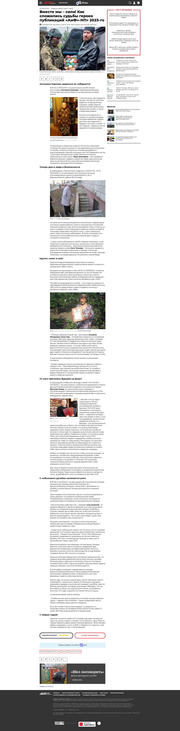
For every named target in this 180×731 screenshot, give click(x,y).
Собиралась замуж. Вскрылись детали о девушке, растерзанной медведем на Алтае (127, 62)
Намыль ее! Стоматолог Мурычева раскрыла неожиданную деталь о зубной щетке (127, 69)
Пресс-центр (104, 693)
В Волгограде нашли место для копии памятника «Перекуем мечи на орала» (123, 40)
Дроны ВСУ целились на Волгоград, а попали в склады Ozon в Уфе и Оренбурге (123, 49)
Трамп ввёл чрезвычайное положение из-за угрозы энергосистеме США (123, 118)
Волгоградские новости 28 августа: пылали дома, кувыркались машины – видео (123, 15)
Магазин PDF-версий (117, 693)
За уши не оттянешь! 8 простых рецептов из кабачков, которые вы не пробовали (128, 75)
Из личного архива (71, 140)
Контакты (56, 693)
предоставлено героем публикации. (66, 331)
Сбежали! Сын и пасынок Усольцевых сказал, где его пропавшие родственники (128, 82)
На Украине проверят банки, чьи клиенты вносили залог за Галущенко (126, 138)
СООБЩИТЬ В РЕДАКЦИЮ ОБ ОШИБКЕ (94, 695)
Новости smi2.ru (46, 686)
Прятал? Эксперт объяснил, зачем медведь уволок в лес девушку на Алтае (127, 89)
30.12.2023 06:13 (44, 8)
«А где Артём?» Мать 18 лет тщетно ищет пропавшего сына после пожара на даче (127, 96)
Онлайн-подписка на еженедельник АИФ (66, 695)
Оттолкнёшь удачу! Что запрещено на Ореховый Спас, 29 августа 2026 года (123, 24)
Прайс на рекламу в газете (70, 693)
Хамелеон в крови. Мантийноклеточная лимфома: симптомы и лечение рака (124, 32)
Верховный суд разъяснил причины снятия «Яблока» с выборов (127, 130)
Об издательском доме (89, 693)
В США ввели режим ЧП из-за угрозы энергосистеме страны (127, 110)
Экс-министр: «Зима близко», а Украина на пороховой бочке (125, 123)
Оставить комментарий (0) (90, 635)
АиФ (55, 219)
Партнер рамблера (71, 723)
